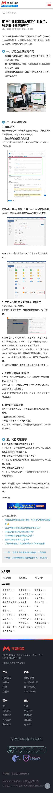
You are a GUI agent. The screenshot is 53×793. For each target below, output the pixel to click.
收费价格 (39, 614)
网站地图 (6, 774)
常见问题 (7, 577)
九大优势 (7, 719)
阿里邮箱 (7, 677)
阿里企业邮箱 (41, 622)
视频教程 (23, 577)
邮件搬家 (24, 602)
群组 (37, 606)
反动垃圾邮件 (26, 594)
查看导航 (49, 4)
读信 (22, 610)
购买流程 (7, 715)
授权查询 (28, 719)
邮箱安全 (39, 598)
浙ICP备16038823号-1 (20, 774)
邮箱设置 (8, 590)
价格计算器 (29, 677)
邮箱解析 (24, 598)
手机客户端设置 (11, 602)
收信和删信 (25, 606)
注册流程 (8, 618)
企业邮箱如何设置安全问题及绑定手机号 (23, 527)
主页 (4, 13)
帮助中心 (11, 13)
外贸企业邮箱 (26, 626)
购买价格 (7, 710)
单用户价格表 (30, 687)
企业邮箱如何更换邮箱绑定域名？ (20, 535)
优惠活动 (24, 622)
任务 (6, 606)
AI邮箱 (7, 622)
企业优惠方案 (30, 691)
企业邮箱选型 (10, 626)
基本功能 (8, 598)
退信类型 (40, 590)
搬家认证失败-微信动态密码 (17, 539)
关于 (5, 706)
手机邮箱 (24, 614)
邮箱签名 (39, 618)
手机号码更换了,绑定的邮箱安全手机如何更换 (25, 543)
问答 (26, 706)
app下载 (28, 724)
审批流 (7, 610)
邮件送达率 (9, 631)
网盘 (6, 594)
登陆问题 (40, 594)
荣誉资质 (7, 724)
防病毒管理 (9, 614)
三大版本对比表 (31, 682)
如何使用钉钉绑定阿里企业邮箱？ (20, 531)
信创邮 (6, 691)
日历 (37, 610)
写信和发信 (40, 602)
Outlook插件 (25, 618)
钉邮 (5, 687)
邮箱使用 (24, 590)
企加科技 (39, 626)
